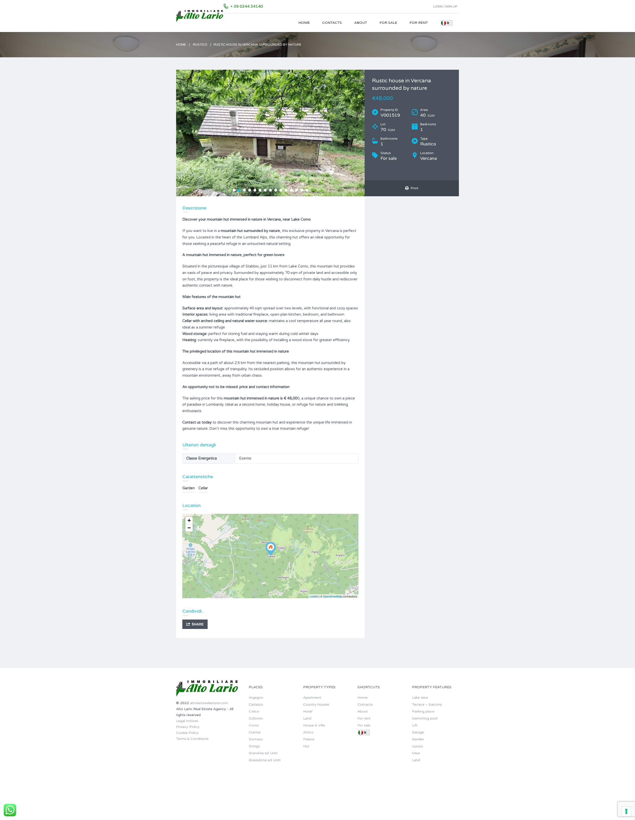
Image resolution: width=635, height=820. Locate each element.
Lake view (420, 697)
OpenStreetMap (332, 596)
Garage (418, 732)
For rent (419, 23)
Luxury (417, 746)
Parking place (423, 711)
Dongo (254, 746)
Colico (254, 711)
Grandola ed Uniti (263, 753)
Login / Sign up (445, 6)
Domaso (256, 739)
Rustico (200, 45)
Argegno (256, 697)
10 (281, 190)
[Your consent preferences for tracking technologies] (626, 811)
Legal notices (187, 721)
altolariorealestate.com (209, 703)
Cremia (254, 732)
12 (291, 190)
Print (413, 188)
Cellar (203, 488)
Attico (308, 732)
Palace (308, 739)
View (416, 753)
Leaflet (314, 596)
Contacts (332, 23)
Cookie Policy (187, 733)
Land (307, 718)
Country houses (316, 704)
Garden (188, 488)
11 (286, 190)
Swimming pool (425, 718)
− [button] (189, 528)
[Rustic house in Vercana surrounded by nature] (270, 549)
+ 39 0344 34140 (246, 6)
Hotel (307, 711)
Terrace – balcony (427, 704)
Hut (306, 746)
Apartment (312, 697)
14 (301, 190)
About (360, 23)
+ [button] (189, 520)
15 (307, 190)
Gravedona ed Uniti (265, 760)
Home (304, 23)
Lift (414, 725)
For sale (388, 23)
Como (254, 725)
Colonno (256, 718)
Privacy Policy (187, 727)
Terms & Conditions (192, 739)
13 (296, 190)
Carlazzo (256, 704)
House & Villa (314, 725)
